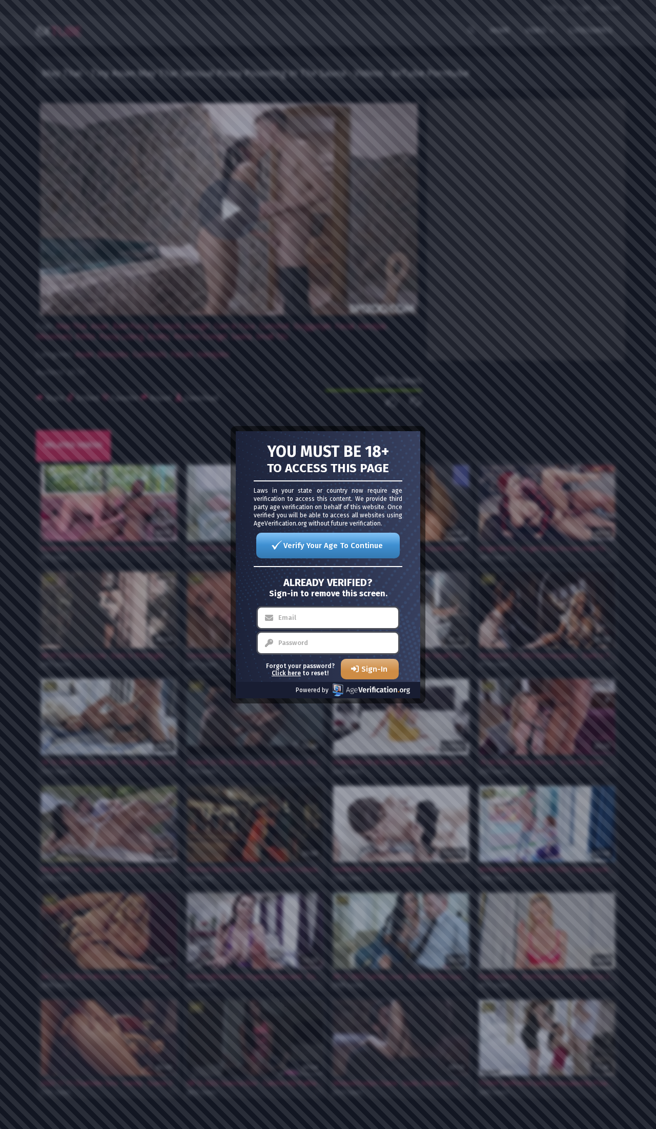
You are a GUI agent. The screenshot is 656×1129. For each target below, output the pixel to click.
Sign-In (374, 669)
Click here (286, 673)
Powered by (312, 690)
